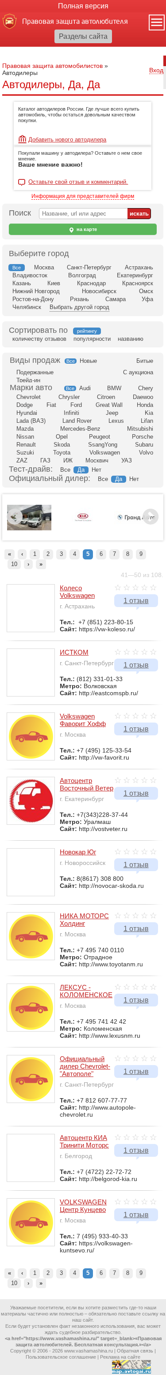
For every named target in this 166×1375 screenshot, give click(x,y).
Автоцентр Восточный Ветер (86, 784)
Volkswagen (104, 452)
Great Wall (109, 405)
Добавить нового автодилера (67, 139)
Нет (96, 469)
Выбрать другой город (79, 307)
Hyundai (26, 413)
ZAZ (21, 460)
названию (130, 338)
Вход (156, 70)
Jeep (112, 413)
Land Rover (77, 420)
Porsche (142, 436)
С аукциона (138, 372)
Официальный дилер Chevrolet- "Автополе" (85, 1066)
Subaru (144, 444)
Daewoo (143, 397)
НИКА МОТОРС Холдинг (84, 919)
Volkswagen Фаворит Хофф (83, 719)
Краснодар (91, 283)
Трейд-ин (28, 380)
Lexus (116, 420)
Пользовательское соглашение (61, 1357)
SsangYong (102, 444)
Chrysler (69, 397)
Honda (145, 405)
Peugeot (99, 436)
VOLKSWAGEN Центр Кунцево (83, 1205)
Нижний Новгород (36, 291)
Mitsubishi (140, 428)
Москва (44, 267)
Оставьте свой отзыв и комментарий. (78, 182)
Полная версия (83, 6)
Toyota (61, 452)
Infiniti (71, 413)
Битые (144, 361)
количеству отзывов (39, 338)
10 (14, 564)
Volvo (146, 452)
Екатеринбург (135, 275)
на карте (86, 229)
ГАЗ (45, 460)
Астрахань (139, 267)
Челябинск (26, 307)
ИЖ (68, 460)
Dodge (24, 405)
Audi (85, 388)
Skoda (62, 444)
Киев (53, 283)
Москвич (96, 460)
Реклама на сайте (120, 1357)
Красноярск (137, 283)
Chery (145, 388)
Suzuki (25, 452)
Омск (146, 291)
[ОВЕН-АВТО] (29, 528)
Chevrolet (28, 397)
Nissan (25, 436)
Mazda (25, 428)
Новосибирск (99, 291)
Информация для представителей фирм (82, 196)
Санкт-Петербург (89, 267)
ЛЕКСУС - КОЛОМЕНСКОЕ (86, 991)
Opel (62, 436)
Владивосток (29, 275)
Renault (26, 444)
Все (70, 361)
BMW (114, 388)
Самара (115, 299)
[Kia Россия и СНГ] (83, 532)
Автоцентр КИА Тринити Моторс (84, 1141)
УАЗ (126, 460)
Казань (21, 283)
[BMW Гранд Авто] (136, 522)
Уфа (147, 299)
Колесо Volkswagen (77, 591)
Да (81, 469)
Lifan (147, 420)
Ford (76, 405)
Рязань (79, 299)
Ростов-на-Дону (33, 299)
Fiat (51, 405)
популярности (92, 338)
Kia (149, 413)
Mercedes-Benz (80, 428)
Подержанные (35, 372)
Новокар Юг (78, 852)
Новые (88, 361)
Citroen (106, 397)
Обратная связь (135, 1350)
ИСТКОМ (74, 652)
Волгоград (82, 275)
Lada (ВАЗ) (31, 420)
